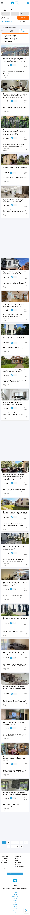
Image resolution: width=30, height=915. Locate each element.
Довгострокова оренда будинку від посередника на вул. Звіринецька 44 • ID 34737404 (15, 474)
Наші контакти (18, 864)
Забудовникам (18, 856)
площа (12, 13)
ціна (22, 13)
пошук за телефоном (6, 21)
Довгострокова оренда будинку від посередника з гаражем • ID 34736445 (15, 792)
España (15, 898)
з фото (5, 17)
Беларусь (15, 892)
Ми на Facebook (20, 866)
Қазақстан (15, 900)
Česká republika (15, 896)
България (15, 894)
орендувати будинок (4, 9)
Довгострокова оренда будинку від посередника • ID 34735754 (15, 546)
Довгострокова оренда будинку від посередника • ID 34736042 (15, 686)
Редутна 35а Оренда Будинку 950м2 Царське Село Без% (15, 272)
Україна (15, 910)
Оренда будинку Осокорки (12, 402)
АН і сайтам (17, 858)
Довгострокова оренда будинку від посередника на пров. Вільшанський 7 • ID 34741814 (15, 130)
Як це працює (4, 860)
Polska (15, 902)
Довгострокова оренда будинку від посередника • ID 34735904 (15, 652)
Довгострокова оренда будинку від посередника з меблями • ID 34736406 (15, 757)
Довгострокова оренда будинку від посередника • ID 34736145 (15, 722)
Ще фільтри (23, 21)
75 (17, 846)
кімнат (3, 13)
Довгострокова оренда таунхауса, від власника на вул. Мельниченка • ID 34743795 (15, 58)
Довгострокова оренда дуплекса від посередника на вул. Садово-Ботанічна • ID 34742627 (15, 94)
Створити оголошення (15, 874)
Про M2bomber (4, 856)
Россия (15, 908)
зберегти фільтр (24, 30)
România (15, 904)
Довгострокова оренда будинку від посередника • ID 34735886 (15, 618)
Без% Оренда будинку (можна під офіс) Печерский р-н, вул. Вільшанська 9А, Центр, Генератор (15, 304)
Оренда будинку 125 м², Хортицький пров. (15, 167)
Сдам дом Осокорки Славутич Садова (15, 200)
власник (12, 17)
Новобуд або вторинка (6, 868)
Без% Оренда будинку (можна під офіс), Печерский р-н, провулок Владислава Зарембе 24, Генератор (15, 337)
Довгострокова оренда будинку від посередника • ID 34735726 (15, 512)
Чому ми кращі (4, 858)
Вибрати (23, 17)
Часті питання (4, 862)
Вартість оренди (4, 865)
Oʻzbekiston (15, 912)
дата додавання (12, 31)
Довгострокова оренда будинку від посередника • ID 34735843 (15, 582)
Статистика (17, 860)
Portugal (15, 906)
